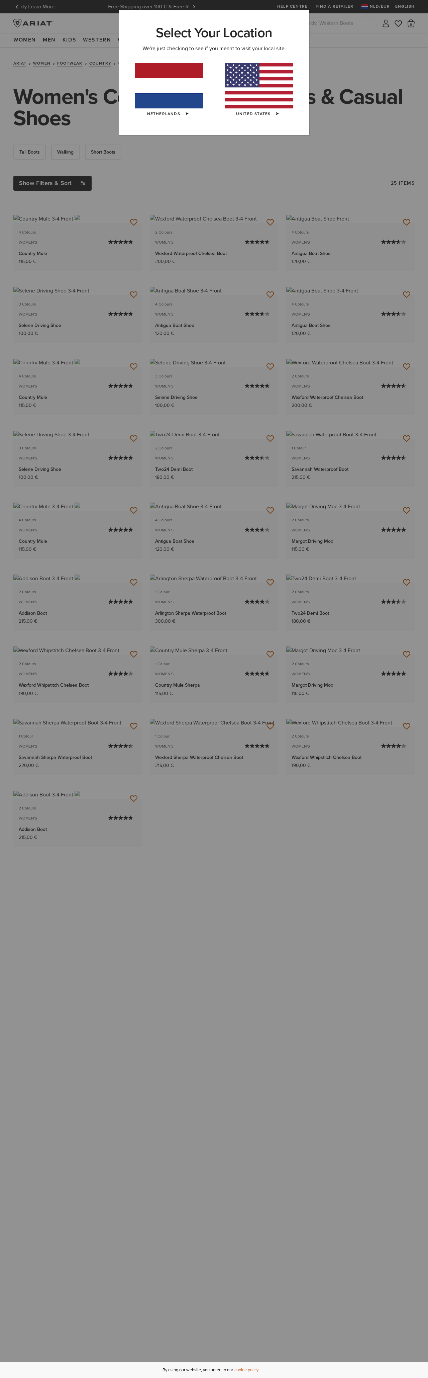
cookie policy (246, 1370)
